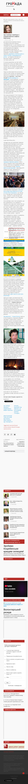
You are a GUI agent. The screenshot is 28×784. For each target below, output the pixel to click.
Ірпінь (16, 19)
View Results (11, 685)
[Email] (14, 434)
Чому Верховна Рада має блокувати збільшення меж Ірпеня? (16, 518)
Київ (19, 19)
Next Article (19, 439)
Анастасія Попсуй (13, 425)
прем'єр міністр (7, 428)
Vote (7, 682)
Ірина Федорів (11, 19)
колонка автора (7, 427)
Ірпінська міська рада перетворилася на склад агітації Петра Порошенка (13, 191)
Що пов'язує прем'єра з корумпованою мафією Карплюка (9, 445)
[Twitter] (8, 434)
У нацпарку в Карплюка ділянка (13, 161)
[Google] (11, 434)
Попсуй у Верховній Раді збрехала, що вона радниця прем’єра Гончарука (18, 409)
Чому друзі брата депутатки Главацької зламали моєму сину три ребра (13, 695)
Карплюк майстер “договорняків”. (12, 167)
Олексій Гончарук (15, 427)
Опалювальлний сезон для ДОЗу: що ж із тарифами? (16, 494)
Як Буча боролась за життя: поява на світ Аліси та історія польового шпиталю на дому (16, 510)
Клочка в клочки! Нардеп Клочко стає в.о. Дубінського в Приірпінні (17, 534)
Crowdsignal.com (18, 685)
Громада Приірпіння (9, 751)
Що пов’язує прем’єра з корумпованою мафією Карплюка (8, 408)
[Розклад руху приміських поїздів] (12, 603)
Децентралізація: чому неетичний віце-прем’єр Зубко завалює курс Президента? (8, 418)
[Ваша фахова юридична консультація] (14, 746)
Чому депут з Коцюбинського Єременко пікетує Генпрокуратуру (20, 444)
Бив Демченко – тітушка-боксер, (12, 316)
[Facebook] (5, 434)
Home (6, 19)
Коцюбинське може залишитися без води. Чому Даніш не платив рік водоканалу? (17, 526)
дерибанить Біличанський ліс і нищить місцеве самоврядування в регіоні (14, 55)
